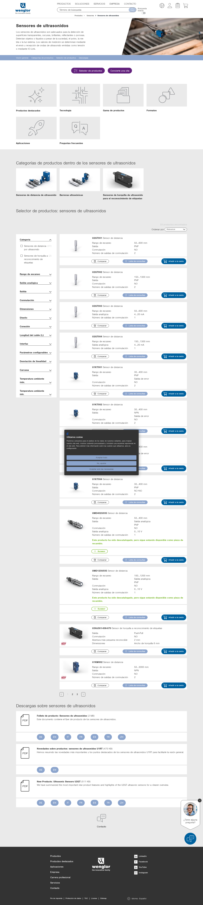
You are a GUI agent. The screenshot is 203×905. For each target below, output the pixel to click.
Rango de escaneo (30, 274)
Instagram (143, 873)
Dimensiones (27, 309)
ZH (121, 737)
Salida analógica (29, 283)
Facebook (143, 862)
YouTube (142, 867)
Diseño (23, 317)
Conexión (25, 326)
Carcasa (24, 370)
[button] (162, 6)
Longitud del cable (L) (32, 335)
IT (68, 737)
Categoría (25, 239)
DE (40, 737)
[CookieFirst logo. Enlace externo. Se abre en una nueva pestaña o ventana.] (68, 434)
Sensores (90, 15)
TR (108, 737)
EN (54, 737)
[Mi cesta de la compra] (185, 7)
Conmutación (27, 300)
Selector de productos (90, 70)
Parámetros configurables (34, 352)
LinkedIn (142, 856)
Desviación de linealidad (33, 361)
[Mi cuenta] (170, 7)
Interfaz (24, 344)
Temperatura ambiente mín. (32, 392)
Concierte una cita (119, 70)
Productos (78, 15)
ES (94, 737)
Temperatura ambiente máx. (32, 380)
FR (81, 737)
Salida (23, 291)
